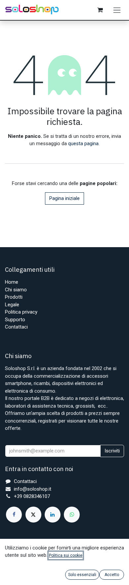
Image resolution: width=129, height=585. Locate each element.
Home (11, 282)
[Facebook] (14, 515)
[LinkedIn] (53, 515)
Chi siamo (16, 290)
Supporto (15, 320)
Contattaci (16, 327)
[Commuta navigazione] (117, 10)
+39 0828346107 (32, 496)
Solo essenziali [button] (82, 574)
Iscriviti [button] (112, 451)
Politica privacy (21, 312)
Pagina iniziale (64, 198)
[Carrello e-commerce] (100, 10)
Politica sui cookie (65, 555)
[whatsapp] (72, 515)
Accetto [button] (112, 574)
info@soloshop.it (32, 489)
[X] (33, 515)
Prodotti (13, 297)
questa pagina (83, 143)
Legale (12, 305)
